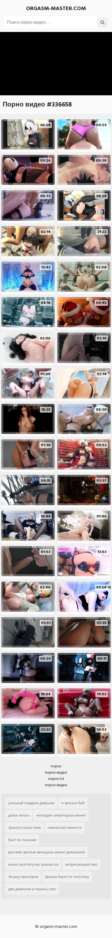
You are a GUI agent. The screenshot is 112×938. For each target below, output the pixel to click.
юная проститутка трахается (33, 864)
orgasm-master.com (56, 8)
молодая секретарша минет (61, 815)
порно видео (56, 772)
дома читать (19, 815)
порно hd (56, 779)
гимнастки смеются (65, 827)
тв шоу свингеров (23, 877)
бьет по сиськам (22, 840)
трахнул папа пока (24, 827)
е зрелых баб (73, 803)
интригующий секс (81, 864)
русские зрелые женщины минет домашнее (46, 852)
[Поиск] (102, 22)
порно (56, 766)
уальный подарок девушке (31, 803)
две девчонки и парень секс (32, 889)
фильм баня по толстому (67, 877)
